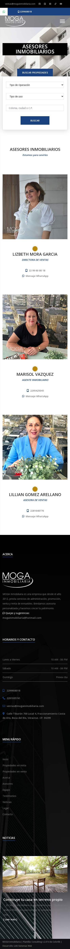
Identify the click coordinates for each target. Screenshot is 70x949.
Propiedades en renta (14, 765)
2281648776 (37, 510)
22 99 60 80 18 (37, 270)
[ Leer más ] (10, 919)
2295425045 (37, 390)
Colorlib (56, 941)
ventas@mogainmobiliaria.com (20, 3)
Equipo (6, 789)
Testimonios (9, 796)
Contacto (8, 814)
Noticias (7, 802)
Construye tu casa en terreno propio (33, 899)
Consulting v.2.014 (41, 941)
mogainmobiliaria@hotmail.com (22, 617)
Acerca (6, 777)
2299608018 (25, 11)
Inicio (5, 759)
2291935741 (13, 698)
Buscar (35, 120)
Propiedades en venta (15, 771)
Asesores (8, 783)
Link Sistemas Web (23, 945)
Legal (5, 808)
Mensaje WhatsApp (37, 276)
